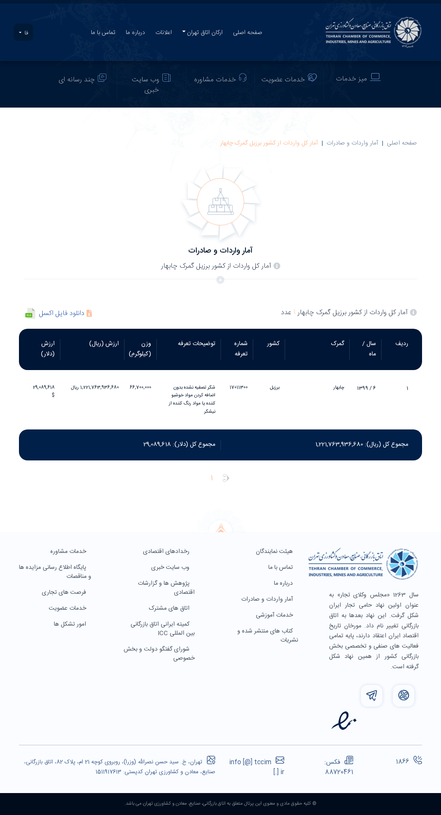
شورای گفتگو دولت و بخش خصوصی (159, 654)
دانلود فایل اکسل (62, 313)
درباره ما (135, 33)
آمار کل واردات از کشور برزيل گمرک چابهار (269, 143)
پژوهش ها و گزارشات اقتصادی (166, 588)
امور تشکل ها (71, 624)
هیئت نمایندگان (275, 551)
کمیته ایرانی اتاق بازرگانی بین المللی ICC (162, 629)
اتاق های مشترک (170, 608)
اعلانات (163, 33)
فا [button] (25, 33)
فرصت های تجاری (65, 592)
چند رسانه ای (77, 80)
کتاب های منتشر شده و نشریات (267, 635)
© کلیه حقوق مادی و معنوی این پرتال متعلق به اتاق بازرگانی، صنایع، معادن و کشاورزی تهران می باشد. (220, 804)
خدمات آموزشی (275, 615)
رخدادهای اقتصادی (167, 551)
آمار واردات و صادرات (352, 143)
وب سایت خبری (145, 85)
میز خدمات (351, 79)
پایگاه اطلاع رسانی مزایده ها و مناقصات (55, 572)
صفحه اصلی (247, 33)
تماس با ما (103, 33)
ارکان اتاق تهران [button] (205, 33)
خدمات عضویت (283, 80)
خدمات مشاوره (215, 80)
